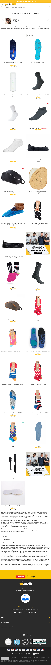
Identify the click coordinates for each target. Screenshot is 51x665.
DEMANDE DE (14, 4)
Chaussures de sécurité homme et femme (12, 11)
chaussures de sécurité (42, 547)
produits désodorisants (21, 523)
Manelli (2, 11)
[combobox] (25, 7)
